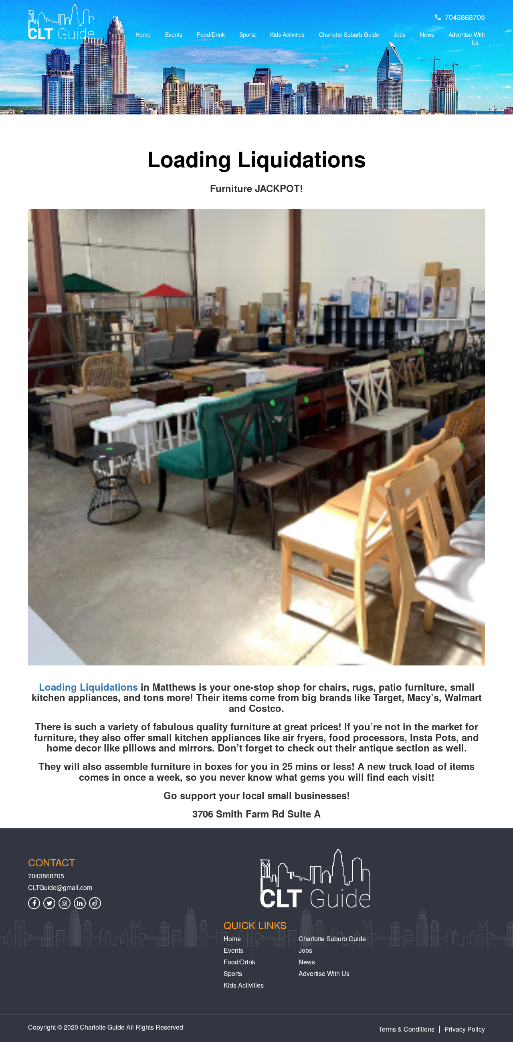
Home (143, 34)
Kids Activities (287, 34)
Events (173, 34)
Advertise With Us (466, 38)
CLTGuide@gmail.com (60, 887)
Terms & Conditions (406, 1029)
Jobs (400, 34)
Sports (247, 34)
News (427, 34)
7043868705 (465, 17)
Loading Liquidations (88, 686)
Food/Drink (211, 34)
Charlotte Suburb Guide (349, 34)
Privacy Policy (464, 1029)
